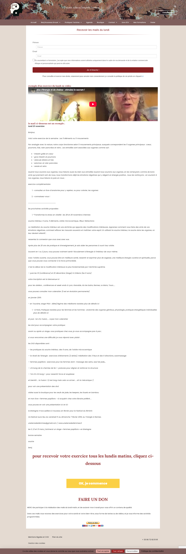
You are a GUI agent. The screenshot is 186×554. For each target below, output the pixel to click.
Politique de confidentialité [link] (152, 551)
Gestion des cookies (36, 543)
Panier (152, 22)
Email (35, 51)
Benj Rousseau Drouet (49, 22)
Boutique (100, 22)
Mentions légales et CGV (38, 537)
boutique (45, 392)
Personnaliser (132, 551)
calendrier (56, 291)
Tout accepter (103, 551)
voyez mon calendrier (58, 319)
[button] (175, 6)
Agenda (89, 22)
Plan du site (57, 537)
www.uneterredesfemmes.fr (70, 423)
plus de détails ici (91, 303)
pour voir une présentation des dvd (43, 386)
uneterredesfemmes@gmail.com (42, 423)
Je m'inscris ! (93, 70)
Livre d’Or (125, 22)
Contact (111, 22)
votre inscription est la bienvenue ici (43, 279)
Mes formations (139, 22)
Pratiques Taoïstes (72, 22)
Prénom (36, 42)
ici (143, 76)
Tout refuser (118, 551)
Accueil (33, 22)
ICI (67, 404)
